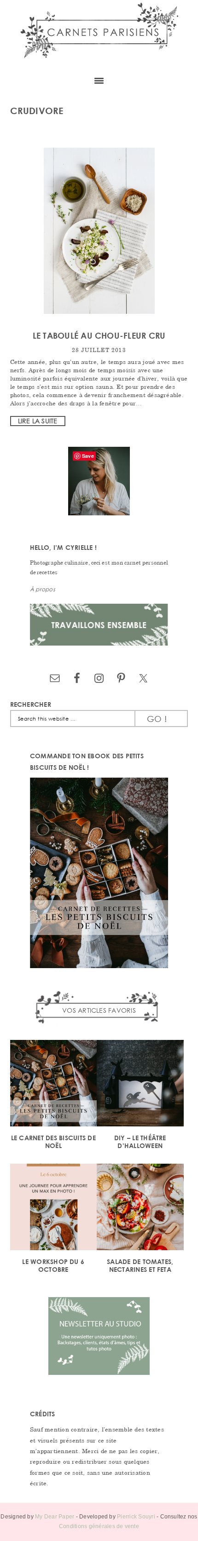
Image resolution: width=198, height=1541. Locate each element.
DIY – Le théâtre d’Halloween (140, 1141)
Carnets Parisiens (99, 34)
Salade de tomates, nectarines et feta (140, 1265)
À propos (42, 589)
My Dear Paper (54, 1516)
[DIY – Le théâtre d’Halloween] (140, 1085)
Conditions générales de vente (99, 1526)
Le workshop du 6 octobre (53, 1265)
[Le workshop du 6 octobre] (53, 1208)
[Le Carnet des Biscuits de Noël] (53, 1085)
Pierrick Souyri (136, 1516)
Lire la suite (38, 421)
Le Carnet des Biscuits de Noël (53, 1141)
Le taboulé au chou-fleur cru (99, 335)
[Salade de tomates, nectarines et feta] (140, 1208)
